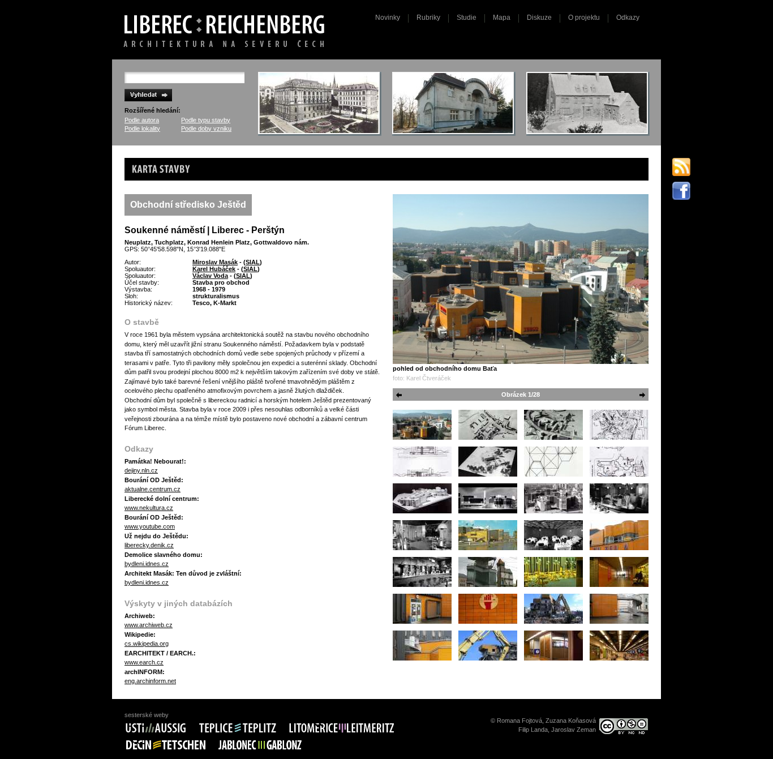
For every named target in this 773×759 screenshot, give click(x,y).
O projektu (584, 18)
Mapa (501, 18)
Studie (466, 18)
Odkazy (627, 18)
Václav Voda (210, 275)
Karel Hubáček (213, 268)
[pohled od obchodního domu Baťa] (521, 279)
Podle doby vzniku (206, 128)
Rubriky (428, 18)
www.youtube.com (149, 526)
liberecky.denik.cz (149, 545)
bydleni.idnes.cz (146, 563)
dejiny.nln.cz (141, 470)
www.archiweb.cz (148, 624)
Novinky (387, 18)
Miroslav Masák (215, 262)
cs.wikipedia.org (146, 643)
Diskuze (539, 18)
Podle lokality (142, 128)
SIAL (253, 262)
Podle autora (141, 120)
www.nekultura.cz (148, 507)
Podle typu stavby (205, 120)
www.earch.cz (144, 662)
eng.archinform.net (150, 680)
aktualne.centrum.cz (152, 489)
